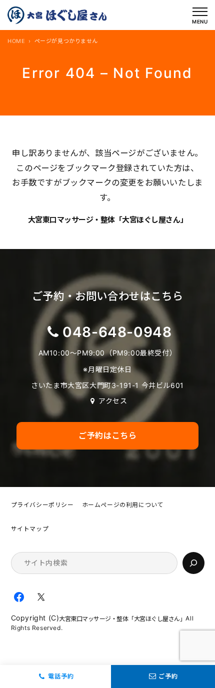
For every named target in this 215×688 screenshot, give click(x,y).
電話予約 (61, 676)
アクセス (112, 400)
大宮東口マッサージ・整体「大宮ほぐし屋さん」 (108, 219)
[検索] (193, 563)
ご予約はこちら (107, 435)
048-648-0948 (117, 332)
